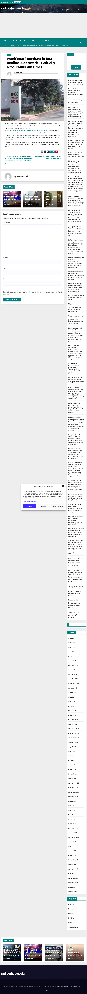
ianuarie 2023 (72, 833)
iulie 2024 (71, 751)
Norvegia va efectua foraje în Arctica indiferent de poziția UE (76, 154)
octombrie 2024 (73, 738)
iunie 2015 (71, 846)
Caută (70, 54)
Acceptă (29, 506)
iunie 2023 (71, 810)
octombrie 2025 (73, 683)
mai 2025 (71, 706)
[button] (63, 486)
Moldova (71, 918)
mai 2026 (71, 652)
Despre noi (46, 40)
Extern (70, 909)
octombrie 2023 (73, 792)
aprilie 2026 (72, 656)
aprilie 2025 (72, 710)
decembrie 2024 (73, 729)
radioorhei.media (13, 8)
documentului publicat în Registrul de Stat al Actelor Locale (29, 130)
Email (5, 268)
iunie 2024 (71, 756)
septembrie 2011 (73, 882)
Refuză (43, 506)
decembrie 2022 (73, 837)
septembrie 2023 (73, 796)
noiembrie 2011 (73, 873)
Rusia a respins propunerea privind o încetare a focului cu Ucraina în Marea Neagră (75, 603)
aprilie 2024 (72, 765)
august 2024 (72, 747)
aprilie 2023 (72, 819)
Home (5, 40)
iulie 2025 (71, 697)
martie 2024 (72, 769)
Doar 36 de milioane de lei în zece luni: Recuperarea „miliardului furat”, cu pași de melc (76, 520)
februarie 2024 (73, 774)
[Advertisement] (43, 26)
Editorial (71, 904)
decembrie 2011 (73, 869)
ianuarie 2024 (72, 778)
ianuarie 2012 (72, 864)
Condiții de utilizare (19, 40)
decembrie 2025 (73, 674)
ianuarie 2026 (72, 670)
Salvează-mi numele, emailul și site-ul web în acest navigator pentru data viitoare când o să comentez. (32, 293)
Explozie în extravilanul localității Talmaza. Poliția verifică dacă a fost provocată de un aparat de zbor (76, 532)
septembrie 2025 (73, 688)
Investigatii (71, 913)
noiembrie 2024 (73, 733)
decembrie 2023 (73, 783)
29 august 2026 (74, 955)
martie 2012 (72, 855)
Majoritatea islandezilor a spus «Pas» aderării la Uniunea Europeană (76, 82)
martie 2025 (72, 715)
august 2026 (72, 638)
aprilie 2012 (72, 851)
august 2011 (72, 887)
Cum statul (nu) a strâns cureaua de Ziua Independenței (76, 101)
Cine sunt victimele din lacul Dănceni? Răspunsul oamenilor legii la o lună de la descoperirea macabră (75, 508)
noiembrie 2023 (73, 787)
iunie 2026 (71, 647)
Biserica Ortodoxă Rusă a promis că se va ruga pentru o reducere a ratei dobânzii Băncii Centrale (76, 144)
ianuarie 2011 (72, 891)
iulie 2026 (71, 643)
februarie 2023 (73, 828)
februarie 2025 (73, 720)
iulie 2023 (71, 806)
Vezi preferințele (57, 506)
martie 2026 (72, 661)
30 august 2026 (11, 955)
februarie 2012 (73, 860)
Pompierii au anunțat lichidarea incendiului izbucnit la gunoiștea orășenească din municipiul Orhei (75, 287)
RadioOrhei (19, 72)
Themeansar (36, 986)
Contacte (34, 40)
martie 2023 (72, 824)
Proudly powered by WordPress (9, 986)
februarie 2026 (73, 665)
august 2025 (72, 692)
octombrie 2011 (73, 878)
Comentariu (7, 222)
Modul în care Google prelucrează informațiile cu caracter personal (30, 45)
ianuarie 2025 (72, 724)
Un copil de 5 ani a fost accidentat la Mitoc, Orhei (76, 297)
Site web (5, 279)
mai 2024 (71, 760)
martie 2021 (72, 842)
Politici (65, 45)
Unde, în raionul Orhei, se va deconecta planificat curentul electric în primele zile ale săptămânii (76, 319)
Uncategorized (73, 927)
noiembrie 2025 (73, 679)
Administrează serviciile (30, 501)
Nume (5, 258)
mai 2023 (71, 815)
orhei (9, 54)
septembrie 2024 (73, 742)
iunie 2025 (71, 701)
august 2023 (72, 801)
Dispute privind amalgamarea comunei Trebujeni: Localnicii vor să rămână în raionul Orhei (75, 307)
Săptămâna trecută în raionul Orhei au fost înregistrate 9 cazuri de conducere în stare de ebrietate (76, 275)
